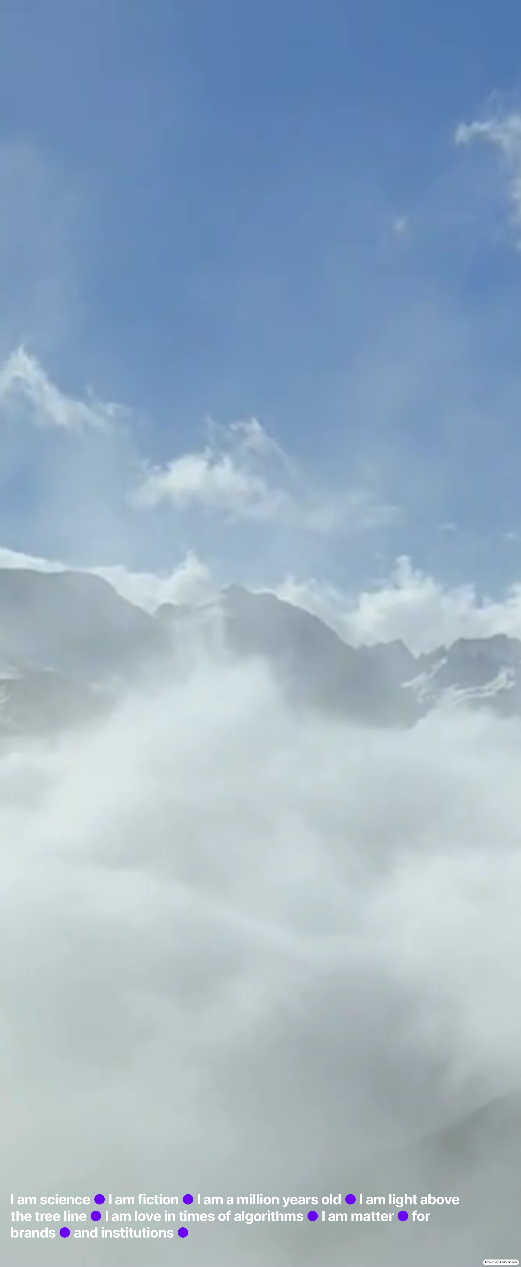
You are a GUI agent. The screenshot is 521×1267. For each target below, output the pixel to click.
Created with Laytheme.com (501, 1262)
